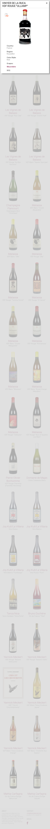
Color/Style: (11, 57)
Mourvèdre (11, 67)
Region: (10, 52)
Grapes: (10, 63)
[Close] (46, 4)
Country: (10, 46)
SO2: (9, 70)
